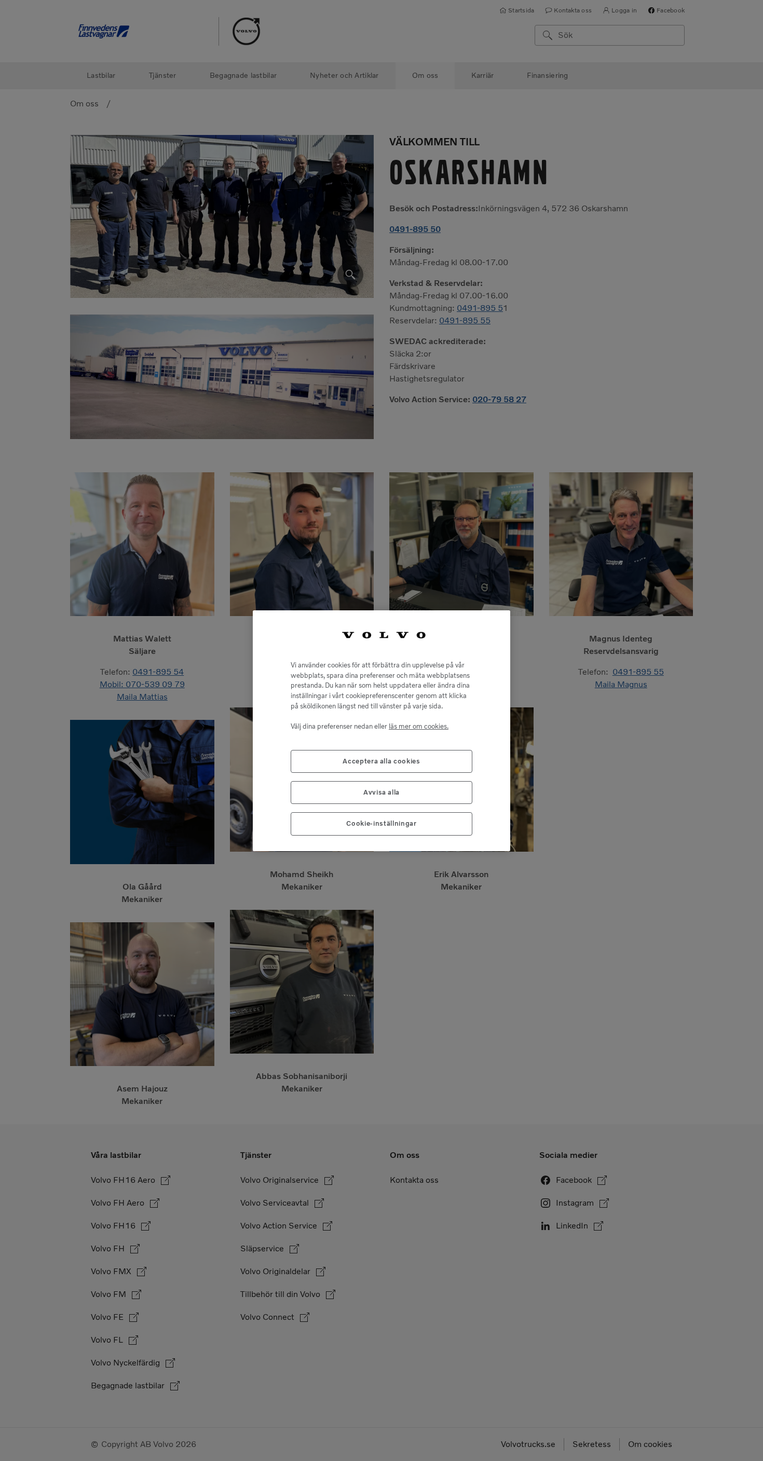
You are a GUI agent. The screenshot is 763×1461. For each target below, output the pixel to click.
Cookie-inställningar (381, 823)
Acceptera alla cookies (381, 760)
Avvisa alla (381, 792)
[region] (381, 730)
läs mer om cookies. (418, 726)
